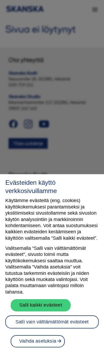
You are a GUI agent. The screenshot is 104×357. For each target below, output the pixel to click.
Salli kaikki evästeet (40, 305)
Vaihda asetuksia (37, 341)
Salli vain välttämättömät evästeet (52, 321)
